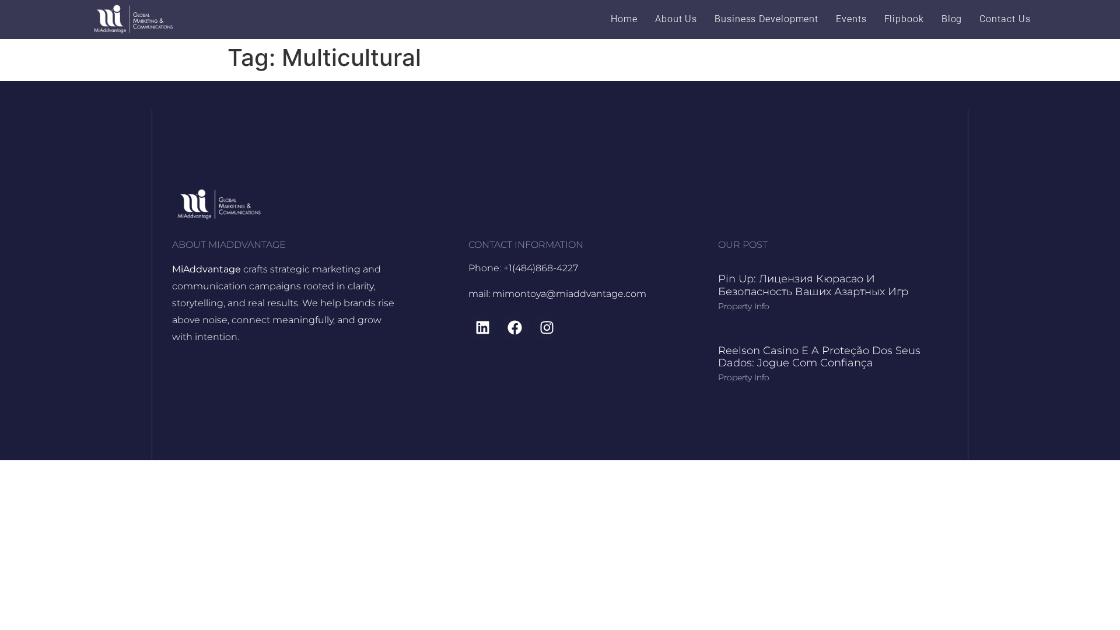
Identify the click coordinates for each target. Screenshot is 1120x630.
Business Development (766, 18)
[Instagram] (547, 327)
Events (851, 18)
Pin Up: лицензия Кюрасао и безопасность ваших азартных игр (813, 285)
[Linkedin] (483, 327)
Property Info (743, 306)
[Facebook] (515, 327)
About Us (676, 18)
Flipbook (904, 18)
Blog (952, 18)
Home (624, 18)
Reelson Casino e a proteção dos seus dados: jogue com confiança (819, 357)
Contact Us (1004, 18)
